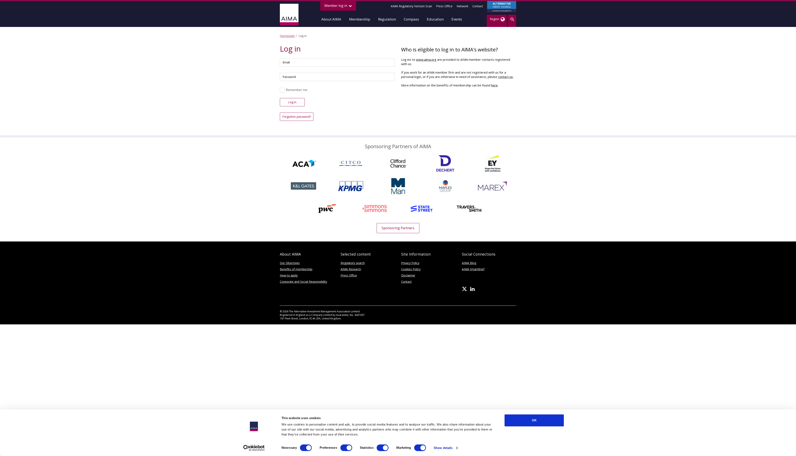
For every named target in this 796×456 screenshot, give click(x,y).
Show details (443, 448)
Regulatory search (353, 263)
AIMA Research (351, 269)
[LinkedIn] (472, 289)
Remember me (296, 90)
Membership (359, 19)
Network (462, 6)
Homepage (287, 36)
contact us (505, 77)
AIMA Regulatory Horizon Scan (411, 6)
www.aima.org (426, 59)
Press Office (444, 6)
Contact (477, 6)
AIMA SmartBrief (473, 269)
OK (534, 420)
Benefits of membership (296, 269)
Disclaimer (408, 275)
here (494, 85)
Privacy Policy (410, 263)
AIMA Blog (469, 263)
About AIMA (331, 19)
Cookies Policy (411, 269)
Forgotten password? (296, 117)
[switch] (346, 447)
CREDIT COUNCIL (501, 7)
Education (435, 19)
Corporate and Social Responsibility (303, 282)
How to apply (289, 275)
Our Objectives (290, 263)
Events (456, 19)
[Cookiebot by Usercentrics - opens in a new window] (254, 448)
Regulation (387, 19)
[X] (464, 289)
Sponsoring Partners (398, 228)
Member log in (336, 5)
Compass (411, 19)
